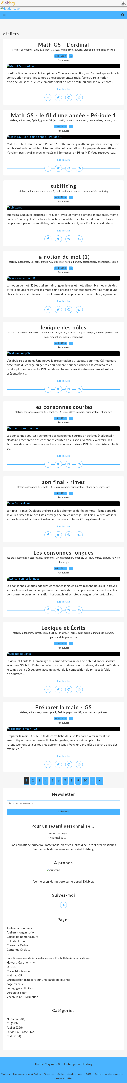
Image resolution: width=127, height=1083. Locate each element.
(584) (16, 1019)
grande (45, 50)
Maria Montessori (18, 971)
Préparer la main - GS (63, 707)
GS (52, 50)
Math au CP (14, 975)
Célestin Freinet (17, 941)
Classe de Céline (17, 945)
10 (85, 780)
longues (106, 558)
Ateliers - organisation (21, 932)
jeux (57, 50)
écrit (37, 262)
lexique (90, 333)
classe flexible (35, 558)
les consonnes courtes (63, 407)
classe (44, 712)
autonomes (26, 50)
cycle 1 (37, 50)
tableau (66, 337)
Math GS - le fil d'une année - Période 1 (63, 115)
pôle (46, 337)
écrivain (71, 333)
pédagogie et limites (20, 988)
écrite (63, 333)
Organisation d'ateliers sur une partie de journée (38, 979)
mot (61, 262)
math (61, 120)
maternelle (67, 191)
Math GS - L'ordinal (63, 45)
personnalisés (99, 50)
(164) (21, 1032)
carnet (51, 333)
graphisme (71, 712)
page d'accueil (16, 984)
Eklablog (87, 1064)
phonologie (103, 262)
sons (108, 487)
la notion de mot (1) (63, 257)
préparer (102, 712)
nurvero (78, 50)
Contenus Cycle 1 (18, 949)
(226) (15, 1027)
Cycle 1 (35, 120)
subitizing (63, 186)
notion (68, 262)
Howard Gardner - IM (21, 962)
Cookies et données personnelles (108, 1074)
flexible (61, 712)
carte (43, 191)
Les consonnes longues (63, 553)
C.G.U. (88, 1074)
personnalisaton (17, 992)
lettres (72, 412)
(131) (14, 1036)
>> (100, 780)
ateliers (16, 50)
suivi (115, 120)
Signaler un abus (74, 1074)
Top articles (49, 1074)
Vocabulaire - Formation (22, 997)
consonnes (48, 558)
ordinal (87, 50)
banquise (33, 333)
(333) (12, 1023)
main (85, 712)
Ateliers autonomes (19, 928)
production (55, 337)
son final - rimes (63, 482)
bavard (43, 333)
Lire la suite (63, 89)
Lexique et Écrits (63, 628)
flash (58, 191)
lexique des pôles (63, 327)
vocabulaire (77, 337)
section (111, 50)
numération (67, 50)
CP (32, 262)
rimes (101, 487)
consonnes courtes (33, 412)
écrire (74, 633)
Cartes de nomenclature (22, 936)
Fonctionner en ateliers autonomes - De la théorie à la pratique (48, 958)
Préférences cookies (63, 1078)
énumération (66, 558)
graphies (53, 412)
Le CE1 (11, 967)
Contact (60, 1074)
